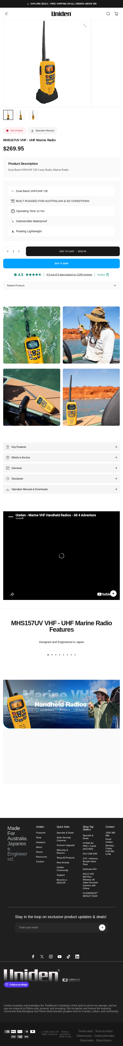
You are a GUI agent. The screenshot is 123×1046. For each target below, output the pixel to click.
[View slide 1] (48, 655)
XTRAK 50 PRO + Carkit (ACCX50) (89, 846)
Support (61, 875)
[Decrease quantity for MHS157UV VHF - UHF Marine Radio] (7, 251)
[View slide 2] (52, 655)
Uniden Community (62, 868)
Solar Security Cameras (64, 839)
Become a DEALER (62, 881)
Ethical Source (103, 1040)
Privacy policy (85, 1030)
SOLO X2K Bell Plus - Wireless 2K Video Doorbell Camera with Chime (90, 881)
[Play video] (61, 555)
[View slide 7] (71, 655)
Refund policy (87, 1040)
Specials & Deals (65, 832)
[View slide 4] (60, 655)
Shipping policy (84, 1035)
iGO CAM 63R (90, 853)
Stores (39, 852)
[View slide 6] (67, 655)
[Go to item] (8, 115)
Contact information (104, 1035)
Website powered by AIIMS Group (65, 1034)
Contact (40, 861)
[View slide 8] (75, 655)
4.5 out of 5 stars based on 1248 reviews (69, 274)
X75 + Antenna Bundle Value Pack (90, 861)
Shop (38, 837)
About (39, 847)
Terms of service (104, 1030)
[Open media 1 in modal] (85, 25)
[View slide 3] (56, 655)
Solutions (40, 842)
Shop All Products (65, 857)
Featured (40, 832)
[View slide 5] (63, 655)
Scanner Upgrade (66, 845)
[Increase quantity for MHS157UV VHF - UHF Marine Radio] (19, 251)
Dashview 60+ (90, 869)
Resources (41, 856)
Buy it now (61, 263)
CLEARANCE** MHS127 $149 (90, 894)
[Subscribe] (102, 927)
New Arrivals (63, 862)
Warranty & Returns (62, 851)
